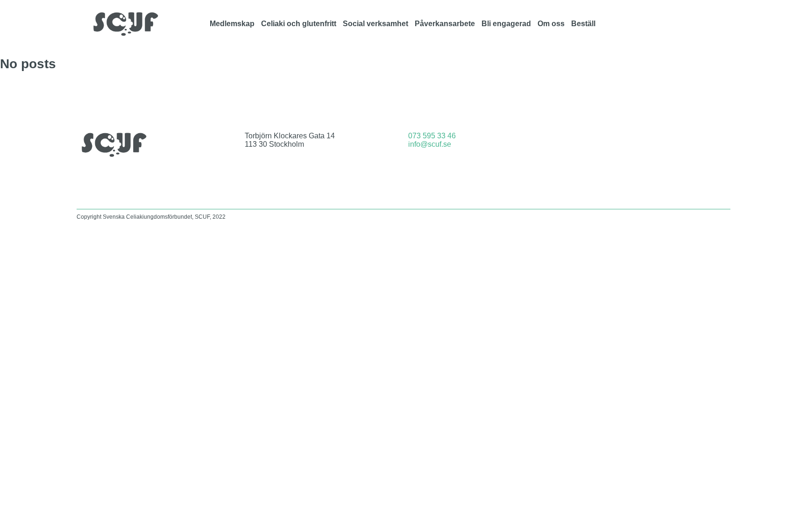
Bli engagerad (506, 24)
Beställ (583, 24)
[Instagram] (670, 24)
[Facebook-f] (646, 24)
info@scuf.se (429, 144)
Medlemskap (232, 24)
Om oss (551, 24)
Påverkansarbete (445, 24)
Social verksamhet (375, 24)
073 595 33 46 (432, 136)
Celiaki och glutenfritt (298, 24)
